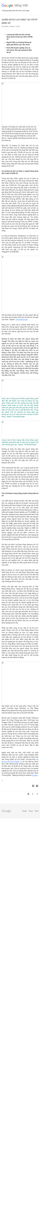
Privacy (31, 811)
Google (24, 811)
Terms (36, 811)
